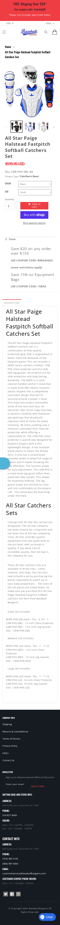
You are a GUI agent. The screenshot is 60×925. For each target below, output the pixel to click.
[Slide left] (6, 127)
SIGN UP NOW (37, 786)
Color (8, 183)
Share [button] (12, 239)
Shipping (7, 724)
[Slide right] (54, 127)
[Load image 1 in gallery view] (16, 127)
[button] (4, 32)
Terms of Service (11, 738)
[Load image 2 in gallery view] (30, 127)
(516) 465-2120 (10, 858)
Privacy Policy (9, 745)
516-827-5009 (9, 815)
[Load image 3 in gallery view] (43, 127)
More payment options (34, 222)
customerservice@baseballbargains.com (24, 873)
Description (12, 302)
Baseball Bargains (38, 908)
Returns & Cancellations (15, 731)
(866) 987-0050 (10, 863)
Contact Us (8, 760)
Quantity (9, 199)
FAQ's (5, 753)
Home (8, 47)
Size (6, 191)
